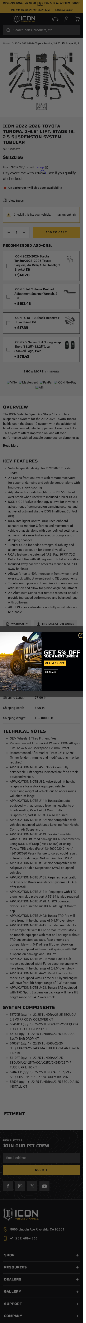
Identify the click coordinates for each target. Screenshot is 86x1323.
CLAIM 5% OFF (54, 663)
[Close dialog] (80, 635)
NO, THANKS (51, 672)
